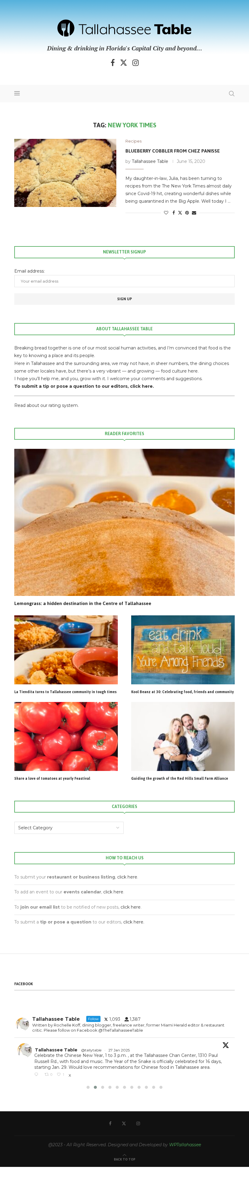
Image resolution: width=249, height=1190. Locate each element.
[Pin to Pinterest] (187, 212)
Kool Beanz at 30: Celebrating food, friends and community (182, 692)
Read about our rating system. (46, 405)
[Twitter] (123, 62)
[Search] (232, 93)
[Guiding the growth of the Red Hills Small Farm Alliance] (183, 736)
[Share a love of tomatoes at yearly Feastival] (66, 736)
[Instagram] (135, 62)
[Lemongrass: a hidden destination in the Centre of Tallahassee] (124, 522)
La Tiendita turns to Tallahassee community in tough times (65, 692)
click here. (142, 386)
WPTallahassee (185, 1145)
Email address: (29, 271)
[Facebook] (113, 62)
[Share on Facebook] (173, 212)
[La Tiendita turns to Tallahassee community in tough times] (66, 649)
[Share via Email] (194, 212)
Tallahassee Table (150, 161)
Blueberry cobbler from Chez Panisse (172, 151)
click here (127, 877)
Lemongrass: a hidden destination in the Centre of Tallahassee (82, 603)
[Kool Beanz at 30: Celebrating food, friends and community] (183, 649)
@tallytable (26, 1050)
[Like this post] (166, 212)
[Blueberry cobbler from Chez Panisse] (65, 173)
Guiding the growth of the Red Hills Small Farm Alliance (179, 779)
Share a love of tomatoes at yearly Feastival (52, 779)
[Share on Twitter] (180, 212)
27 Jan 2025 (54, 1050)
